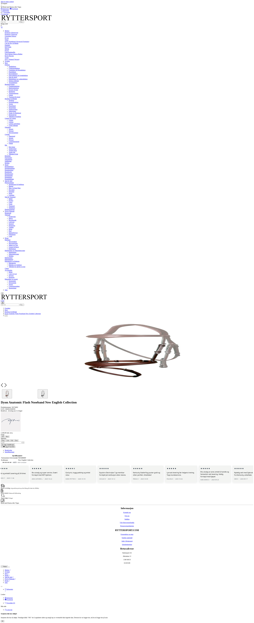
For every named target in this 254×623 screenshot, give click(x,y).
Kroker (11, 200)
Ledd (10, 236)
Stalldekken (12, 66)
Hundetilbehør (9, 179)
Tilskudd (7, 215)
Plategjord (12, 136)
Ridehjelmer (12, 252)
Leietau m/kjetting (14, 124)
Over (16, 440)
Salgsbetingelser (127, 544)
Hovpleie (11, 190)
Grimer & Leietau (10, 118)
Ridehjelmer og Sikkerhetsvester (15, 250)
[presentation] (2, 385)
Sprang (11, 129)
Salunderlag (8, 159)
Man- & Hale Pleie (15, 188)
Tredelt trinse (13, 150)
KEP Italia (8, 47)
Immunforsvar (13, 233)
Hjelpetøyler (12, 115)
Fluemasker (8, 158)
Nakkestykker (13, 109)
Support (11, 224)
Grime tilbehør (13, 125)
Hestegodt (8, 213)
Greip (10, 204)
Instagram (5, 9)
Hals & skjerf (13, 77)
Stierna (7, 49)
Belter (11, 272)
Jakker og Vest (13, 245)
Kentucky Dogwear (11, 34)
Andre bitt (12, 152)
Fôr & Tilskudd (9, 211)
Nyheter (7, 61)
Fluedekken (12, 72)
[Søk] (22, 22)
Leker (10, 202)
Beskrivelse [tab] (8, 450)
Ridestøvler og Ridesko (12, 261)
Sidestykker (12, 111)
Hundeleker (8, 177)
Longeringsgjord (14, 141)
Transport (12, 206)
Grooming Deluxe (10, 36)
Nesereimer (12, 107)
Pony (3, 440)
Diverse (11, 275)
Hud (10, 231)
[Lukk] (1, 586)
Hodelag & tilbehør (11, 99)
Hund (6, 165)
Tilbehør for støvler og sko (17, 267)
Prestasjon (12, 225)
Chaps (7, 268)
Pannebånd (12, 106)
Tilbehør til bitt (13, 154)
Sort (3, 436)
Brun (7, 436)
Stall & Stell (8, 181)
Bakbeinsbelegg (14, 88)
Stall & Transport (10, 197)
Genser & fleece (14, 247)
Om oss (127, 516)
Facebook (14, 9)
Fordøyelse (12, 216)
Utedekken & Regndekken (17, 70)
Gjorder (7, 134)
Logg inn (9, 610)
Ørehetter (8, 156)
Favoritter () (10, 603)
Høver (11, 218)
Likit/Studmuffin (10, 52)
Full (12, 440)
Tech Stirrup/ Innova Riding (13, 54)
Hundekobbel (9, 170)
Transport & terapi (14, 97)
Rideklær (8, 240)
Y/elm (7, 57)
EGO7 (7, 50)
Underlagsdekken (14, 68)
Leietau (11, 122)
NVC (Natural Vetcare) (12, 59)
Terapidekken (13, 82)
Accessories (8, 270)
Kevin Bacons (9, 56)
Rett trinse (12, 147)
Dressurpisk (12, 283)
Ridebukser (12, 249)
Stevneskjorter (13, 243)
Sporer (11, 284)
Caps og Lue (13, 274)
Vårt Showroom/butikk (127, 522)
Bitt (6, 145)
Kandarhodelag (13, 102)
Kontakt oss (127, 512)
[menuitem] (129, 570)
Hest (6, 63)
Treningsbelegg (13, 93)
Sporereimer (12, 288)
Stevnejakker (13, 242)
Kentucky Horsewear (11, 32)
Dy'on (7, 38)
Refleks (7, 163)
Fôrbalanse (12, 234)
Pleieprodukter (9, 183)
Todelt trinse (12, 149)
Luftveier (11, 222)
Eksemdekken (13, 74)
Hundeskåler (9, 175)
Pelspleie (11, 191)
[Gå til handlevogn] (2, 27)
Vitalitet (11, 227)
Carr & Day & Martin (11, 43)
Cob (8, 440)
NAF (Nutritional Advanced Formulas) (17, 41)
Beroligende (12, 220)
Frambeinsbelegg (14, 86)
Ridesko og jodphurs (15, 265)
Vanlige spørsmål (127, 538)
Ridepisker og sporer (11, 279)
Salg (6, 290)
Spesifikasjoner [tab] (9, 452)
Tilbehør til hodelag (15, 116)
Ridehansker (9, 258)
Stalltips (127, 519)
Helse (10, 193)
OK (2, 621)
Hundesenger (9, 174)
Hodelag (11, 100)
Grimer (11, 120)
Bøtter (11, 199)
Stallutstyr (12, 208)
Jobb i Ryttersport (127, 541)
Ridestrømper (9, 259)
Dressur (11, 131)
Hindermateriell (9, 209)
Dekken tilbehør (14, 81)
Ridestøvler (12, 263)
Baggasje (11, 277)
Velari (6, 40)
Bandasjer (12, 91)
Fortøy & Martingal (15, 113)
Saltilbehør (8, 161)
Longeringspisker (14, 286)
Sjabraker (8, 127)
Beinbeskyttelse (10, 84)
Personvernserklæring (127, 526)
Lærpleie (11, 195)
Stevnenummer (13, 133)
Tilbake (4, 566)
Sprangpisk (12, 281)
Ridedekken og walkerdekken (18, 79)
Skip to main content (7, 1)
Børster (11, 186)
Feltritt (11, 95)
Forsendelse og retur (127, 534)
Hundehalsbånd (10, 168)
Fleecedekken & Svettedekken (18, 75)
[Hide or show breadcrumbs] (6, 316)
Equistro (7, 45)
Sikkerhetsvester (14, 254)
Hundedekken (9, 166)
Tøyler (11, 104)
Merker (7, 31)
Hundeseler (8, 172)
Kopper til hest (13, 90)
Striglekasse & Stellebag (16, 184)
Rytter (7, 238)
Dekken (7, 65)
